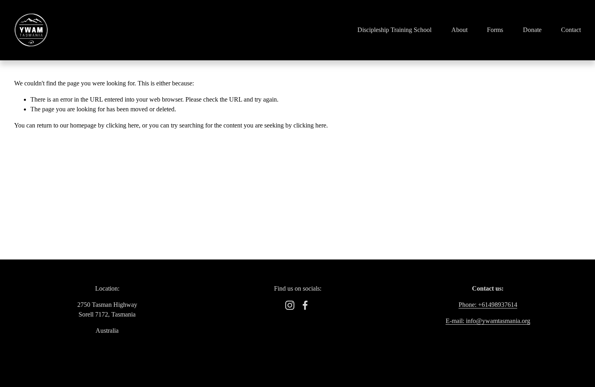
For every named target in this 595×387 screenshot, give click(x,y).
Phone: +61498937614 (488, 304)
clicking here (122, 125)
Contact (571, 29)
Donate (532, 29)
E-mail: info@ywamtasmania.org (488, 320)
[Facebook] (305, 305)
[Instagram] (290, 305)
